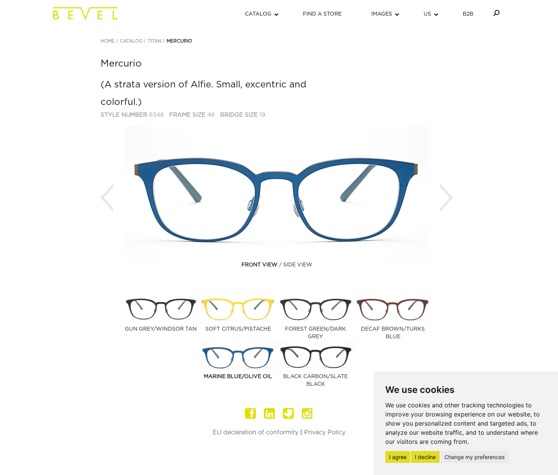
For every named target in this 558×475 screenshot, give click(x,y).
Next (446, 198)
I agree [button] (398, 457)
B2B (468, 14)
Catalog (131, 41)
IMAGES (381, 14)
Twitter (288, 413)
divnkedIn (269, 413)
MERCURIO (179, 41)
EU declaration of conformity (255, 432)
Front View (259, 265)
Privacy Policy (324, 432)
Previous (107, 198)
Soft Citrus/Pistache (238, 329)
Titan (154, 41)
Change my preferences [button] (474, 457)
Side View (297, 265)
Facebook (250, 413)
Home (108, 41)
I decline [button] (425, 457)
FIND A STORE (322, 14)
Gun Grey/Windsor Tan (161, 329)
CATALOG (258, 14)
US (427, 14)
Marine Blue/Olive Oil (238, 376)
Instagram (307, 413)
